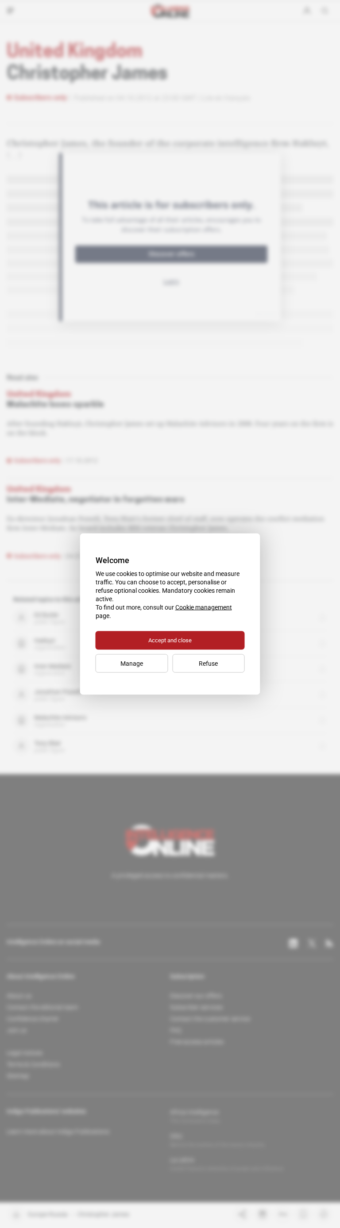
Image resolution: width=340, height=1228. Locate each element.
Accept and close (170, 640)
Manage (131, 663)
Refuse (208, 663)
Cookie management (203, 607)
